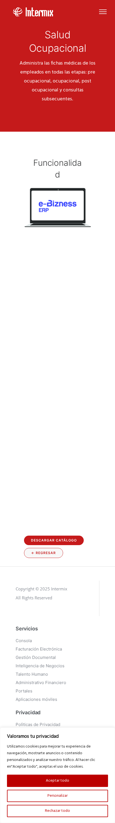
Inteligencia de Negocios (40, 665)
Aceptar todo (57, 780)
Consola (24, 640)
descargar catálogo (54, 540)
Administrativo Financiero (41, 682)
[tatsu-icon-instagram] (27, 613)
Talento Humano (32, 674)
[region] (57, 775)
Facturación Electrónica (39, 649)
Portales (24, 691)
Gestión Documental (36, 657)
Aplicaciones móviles (36, 699)
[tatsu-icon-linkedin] (36, 613)
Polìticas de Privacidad (38, 724)
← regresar (43, 553)
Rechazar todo (57, 811)
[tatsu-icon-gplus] (18, 613)
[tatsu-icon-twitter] (45, 613)
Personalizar (57, 796)
